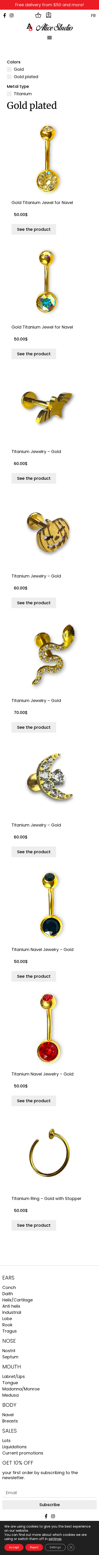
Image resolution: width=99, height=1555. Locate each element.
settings (55, 1539)
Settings (55, 1547)
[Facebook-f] (4, 15)
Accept (14, 1547)
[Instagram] (11, 15)
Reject (34, 1547)
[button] (49, 37)
